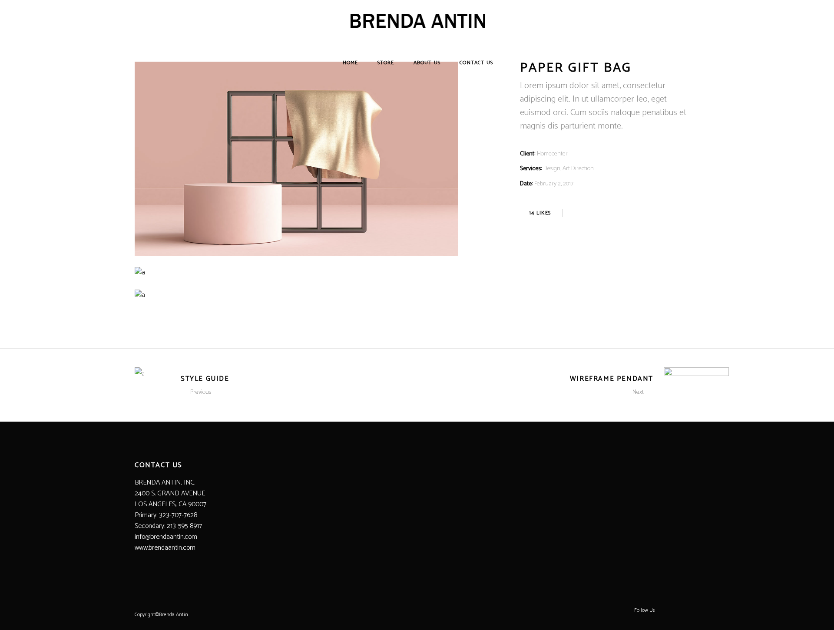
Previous (200, 392)
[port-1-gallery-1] (296, 159)
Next (638, 392)
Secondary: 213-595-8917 (168, 526)
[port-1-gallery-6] (296, 295)
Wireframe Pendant (611, 379)
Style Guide (205, 379)
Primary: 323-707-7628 (166, 515)
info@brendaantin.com (166, 537)
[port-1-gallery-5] (296, 272)
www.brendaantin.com (165, 548)
